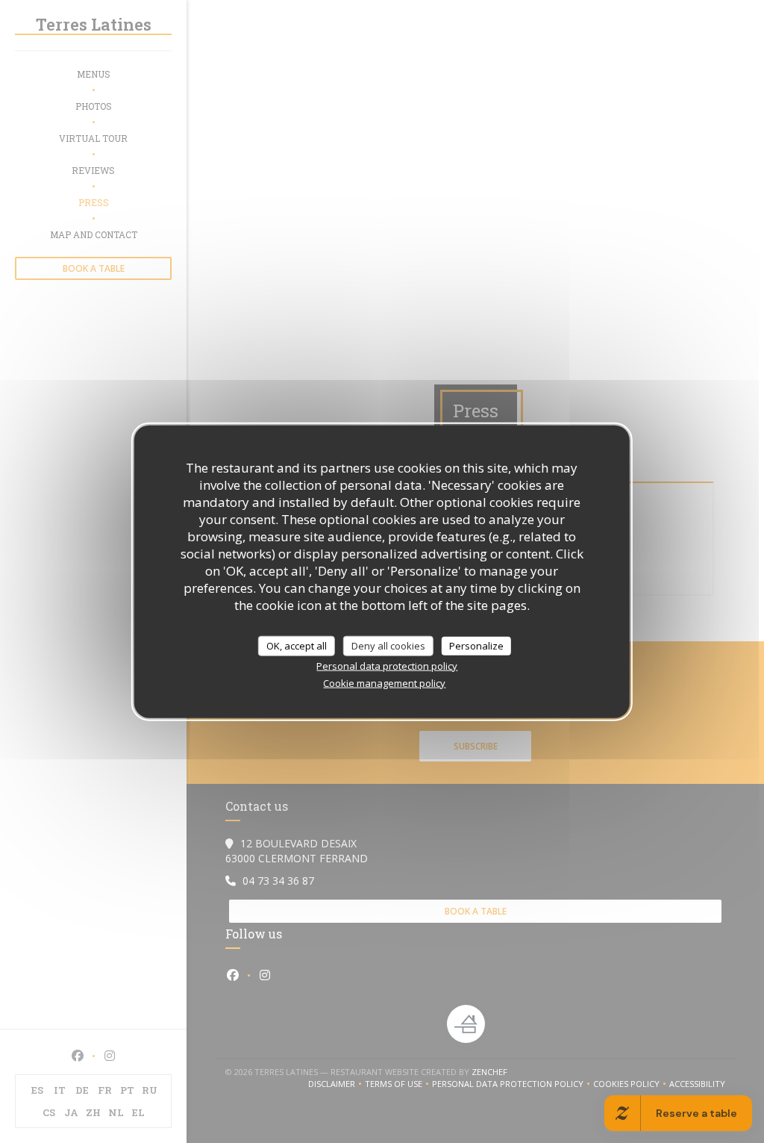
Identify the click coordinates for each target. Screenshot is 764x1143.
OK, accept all (296, 645)
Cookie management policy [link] (384, 683)
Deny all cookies (388, 645)
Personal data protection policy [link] (386, 666)
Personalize (476, 645)
